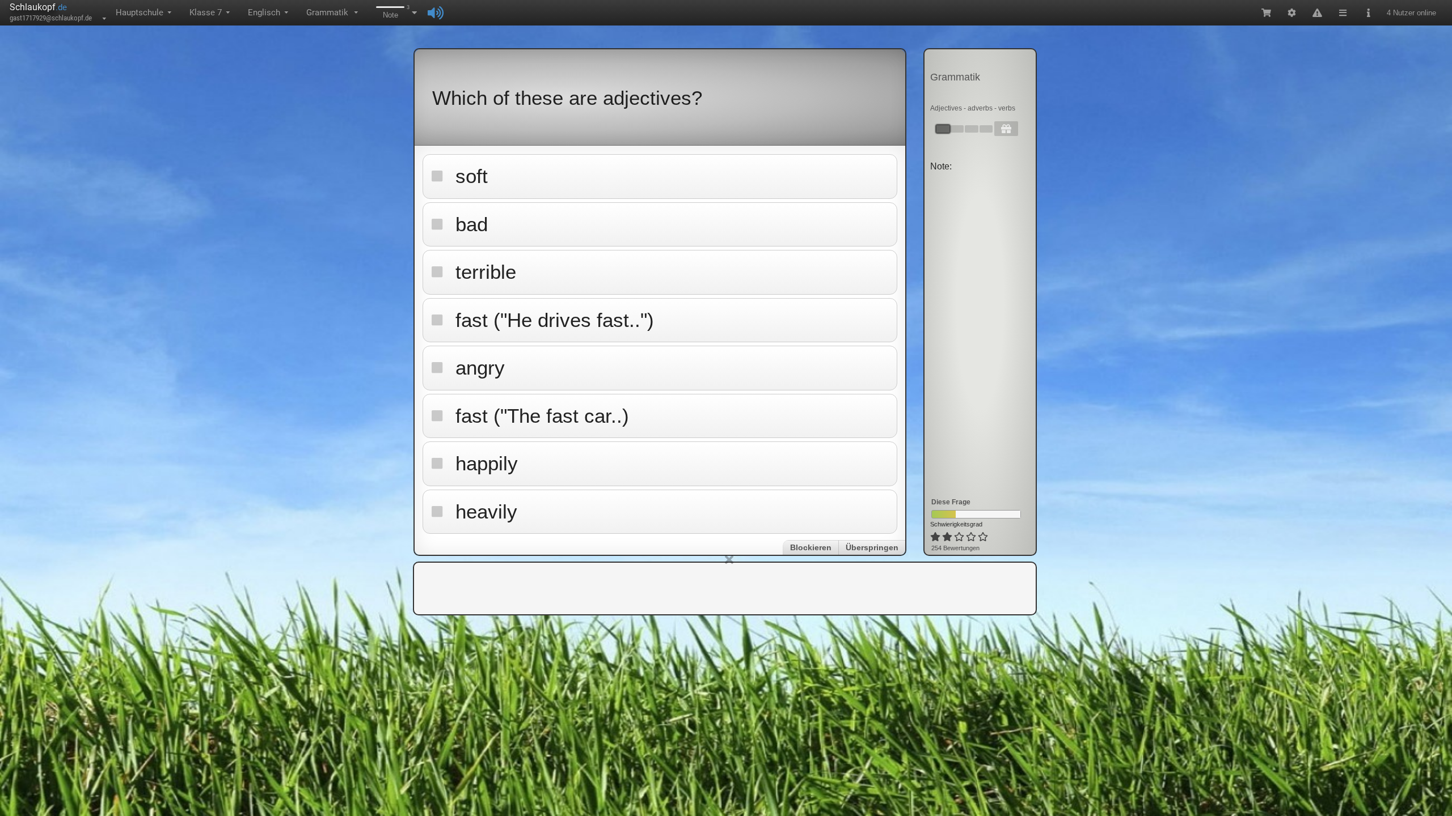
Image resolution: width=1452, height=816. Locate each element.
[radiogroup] (960, 537)
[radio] (935, 537)
